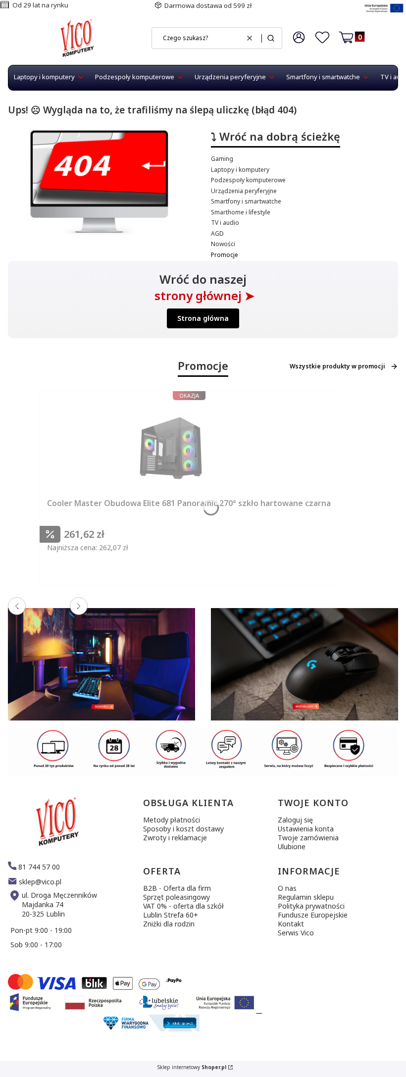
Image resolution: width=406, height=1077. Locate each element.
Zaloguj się (295, 819)
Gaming (222, 158)
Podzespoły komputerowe (248, 180)
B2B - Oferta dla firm (177, 888)
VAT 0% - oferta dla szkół (183, 906)
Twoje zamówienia (308, 837)
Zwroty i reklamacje (175, 837)
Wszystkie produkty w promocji (337, 366)
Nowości (223, 244)
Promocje (224, 255)
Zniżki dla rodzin (169, 923)
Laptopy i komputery (240, 169)
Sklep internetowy (191, 1067)
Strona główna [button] (203, 318)
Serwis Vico (296, 932)
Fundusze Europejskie (313, 915)
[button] (271, 38)
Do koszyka (216, 587)
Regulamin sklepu (306, 897)
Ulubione (291, 846)
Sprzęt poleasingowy (176, 897)
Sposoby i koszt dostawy (183, 828)
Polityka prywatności (311, 906)
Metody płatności (171, 819)
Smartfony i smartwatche (246, 201)
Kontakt (291, 923)
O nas (287, 888)
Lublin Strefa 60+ (170, 915)
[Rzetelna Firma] (150, 1028)
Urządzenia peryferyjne (244, 191)
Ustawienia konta (306, 828)
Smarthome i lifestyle (240, 212)
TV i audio (225, 222)
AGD (217, 233)
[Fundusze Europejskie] (384, 13)
